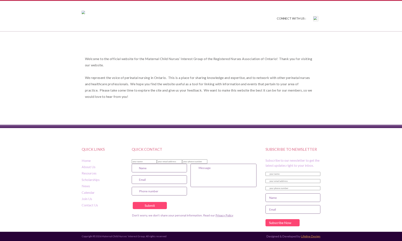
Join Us (276, 39)
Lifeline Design (310, 236)
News (218, 39)
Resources (148, 39)
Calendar (246, 39)
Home (87, 39)
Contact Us (308, 39)
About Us (115, 39)
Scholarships (186, 39)
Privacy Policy (224, 215)
